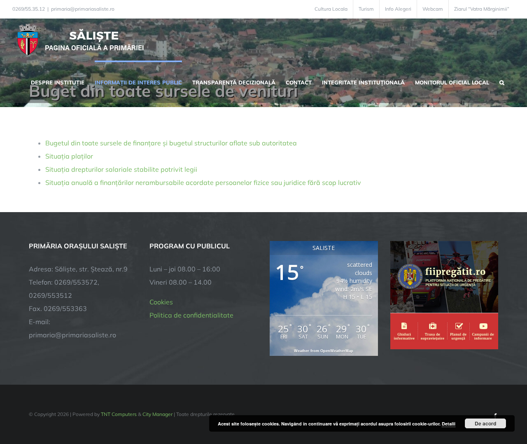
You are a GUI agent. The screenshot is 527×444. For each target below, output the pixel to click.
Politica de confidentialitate (191, 315)
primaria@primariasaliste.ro (82, 9)
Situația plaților (69, 156)
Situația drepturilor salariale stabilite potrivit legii (121, 169)
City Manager (157, 414)
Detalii (448, 424)
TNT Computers (119, 414)
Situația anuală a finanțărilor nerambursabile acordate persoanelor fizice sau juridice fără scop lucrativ (203, 182)
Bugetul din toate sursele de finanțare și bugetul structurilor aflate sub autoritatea (171, 143)
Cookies (161, 302)
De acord (485, 423)
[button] (501, 82)
